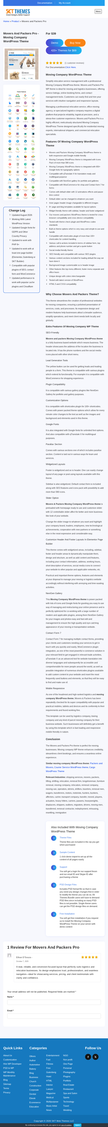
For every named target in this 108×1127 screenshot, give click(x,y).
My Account (64, 3)
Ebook (32, 1098)
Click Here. (61, 67)
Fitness (49, 1064)
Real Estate (68, 1085)
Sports (66, 1097)
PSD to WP (8, 1068)
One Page (68, 1064)
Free (48, 1068)
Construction (35, 1086)
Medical (50, 1097)
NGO (65, 1055)
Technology (68, 1102)
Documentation (44, 3)
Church (32, 1081)
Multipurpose (52, 1102)
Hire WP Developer (12, 1064)
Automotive (34, 1065)
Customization (10, 1060)
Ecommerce (35, 1102)
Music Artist (51, 1106)
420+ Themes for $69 (63, 50)
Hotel (48, 1076)
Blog (5, 1080)
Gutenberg (51, 1072)
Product (15, 21)
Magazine (50, 1093)
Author (32, 1060)
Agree (77, 1125)
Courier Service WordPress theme (71, 767)
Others (32, 1056)
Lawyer (49, 1089)
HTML (49, 1081)
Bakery (32, 1069)
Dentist (32, 1094)
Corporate (34, 1090)
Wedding (67, 1110)
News (49, 1110)
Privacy (6, 1092)
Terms (6, 1088)
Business (33, 1077)
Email (10, 1010)
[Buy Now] (75, 43)
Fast (48, 1060)
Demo (54, 42)
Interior (49, 1085)
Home (6, 21)
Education (34, 1107)
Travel (66, 1106)
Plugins (66, 1076)
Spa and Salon (70, 1093)
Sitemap (7, 1084)
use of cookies (66, 1125)
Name (10, 997)
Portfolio (67, 1081)
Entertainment (52, 1055)
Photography (69, 1072)
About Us (7, 1055)
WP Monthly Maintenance (9, 1074)
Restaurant (68, 1089)
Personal (67, 1068)
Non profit (67, 1060)
